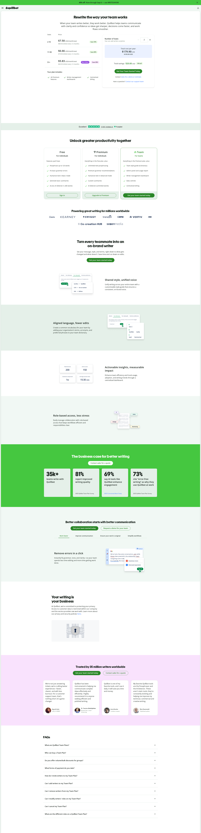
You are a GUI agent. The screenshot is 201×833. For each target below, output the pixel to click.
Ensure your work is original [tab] (110, 536)
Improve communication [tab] (84, 536)
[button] (197, 2)
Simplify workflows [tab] (134, 536)
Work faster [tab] (64, 536)
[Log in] (198, 8)
